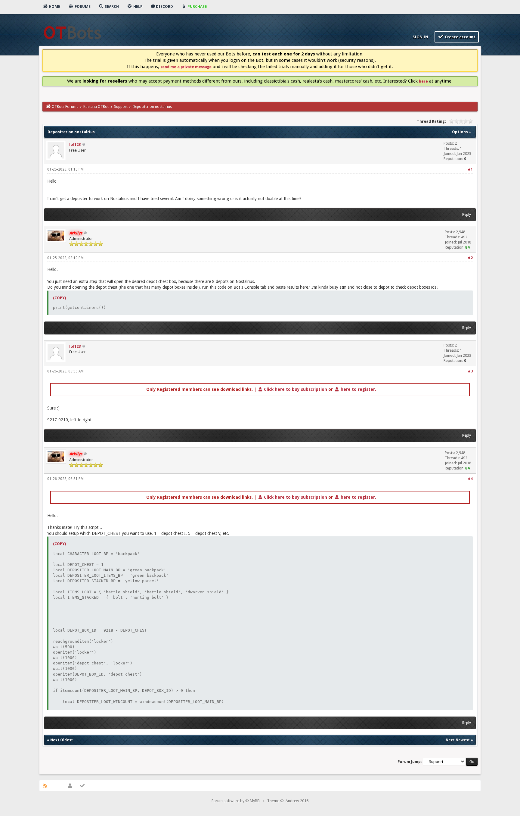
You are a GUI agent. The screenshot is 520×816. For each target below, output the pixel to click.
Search (111, 6)
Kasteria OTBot (96, 107)
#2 (470, 258)
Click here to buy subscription (295, 389)
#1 (470, 169)
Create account (459, 37)
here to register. (357, 389)
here (423, 81)
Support (121, 107)
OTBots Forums (65, 107)
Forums (82, 6)
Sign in (420, 37)
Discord (164, 6)
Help (137, 6)
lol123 (75, 144)
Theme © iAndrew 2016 (287, 801)
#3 (470, 371)
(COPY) (59, 298)
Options (460, 132)
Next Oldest (61, 740)
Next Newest (458, 740)
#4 (470, 479)
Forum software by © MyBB (236, 801)
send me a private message (186, 67)
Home (54, 6)
